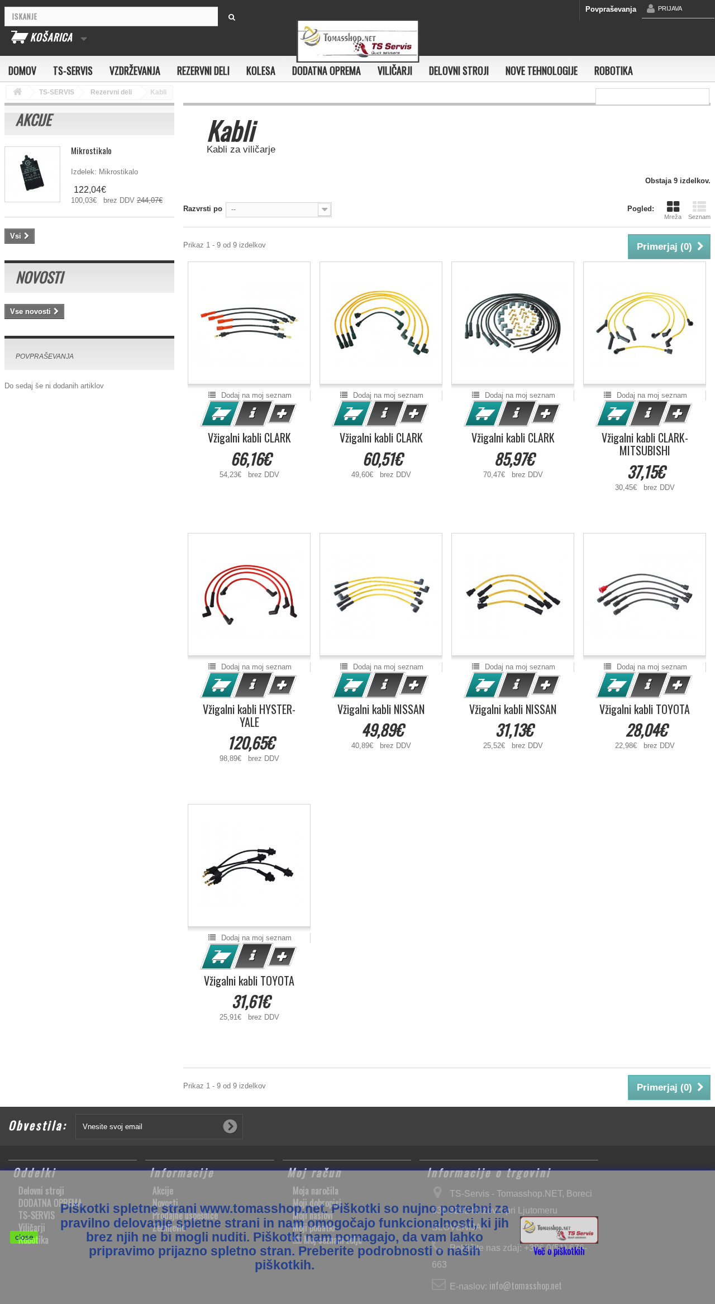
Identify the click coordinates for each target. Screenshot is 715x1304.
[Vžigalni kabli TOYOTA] (644, 594)
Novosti (39, 277)
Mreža (672, 216)
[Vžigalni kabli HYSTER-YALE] (249, 594)
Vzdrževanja (134, 70)
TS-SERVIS (73, 70)
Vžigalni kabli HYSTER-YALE (249, 716)
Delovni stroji (459, 70)
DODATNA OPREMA (326, 70)
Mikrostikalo (91, 150)
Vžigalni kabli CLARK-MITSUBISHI (645, 444)
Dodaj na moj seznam (255, 395)
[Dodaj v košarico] (221, 413)
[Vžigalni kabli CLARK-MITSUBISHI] (644, 323)
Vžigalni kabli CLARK (249, 437)
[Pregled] (253, 413)
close (24, 1236)
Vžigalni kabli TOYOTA (644, 709)
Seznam (699, 216)
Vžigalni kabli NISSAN (381, 709)
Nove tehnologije (542, 70)
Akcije (33, 119)
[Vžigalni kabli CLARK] (249, 323)
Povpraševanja (610, 9)
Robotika (613, 70)
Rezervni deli (203, 70)
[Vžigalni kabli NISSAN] (381, 594)
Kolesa (260, 70)
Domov (22, 70)
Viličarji (395, 70)
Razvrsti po (202, 208)
